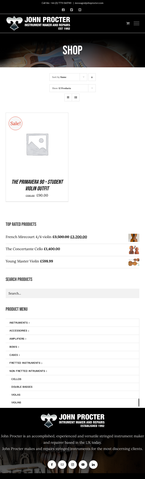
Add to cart (28, 145)
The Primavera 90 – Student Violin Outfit (37, 185)
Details (49, 145)
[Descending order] (92, 77)
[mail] (62, 464)
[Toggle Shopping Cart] (128, 23)
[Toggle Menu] (136, 23)
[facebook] (52, 464)
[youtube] (83, 464)
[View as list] (75, 97)
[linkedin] (93, 464)
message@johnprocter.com (89, 3)
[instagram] (72, 464)
